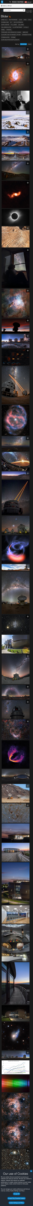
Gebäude (25, 32)
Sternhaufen (5, 37)
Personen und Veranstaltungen (11, 32)
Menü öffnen (7, 6)
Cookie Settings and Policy (16, 1203)
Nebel (3, 29)
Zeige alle (4, 19)
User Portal (20, 2)
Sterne (13, 37)
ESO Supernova (18, 22)
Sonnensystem (26, 34)
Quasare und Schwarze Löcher (10, 34)
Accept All (16, 1194)
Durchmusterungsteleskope (10, 39)
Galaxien (21, 24)
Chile (29, 19)
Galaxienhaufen (6, 27)
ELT (11, 22)
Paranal (9, 29)
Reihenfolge (23, 44)
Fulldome (14, 24)
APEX (25, 19)
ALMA (20, 19)
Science (14, 2)
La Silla (26, 27)
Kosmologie (5, 22)
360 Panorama (13, 19)
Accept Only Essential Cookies (16, 1198)
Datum (29, 44)
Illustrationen (17, 27)
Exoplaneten (5, 24)
